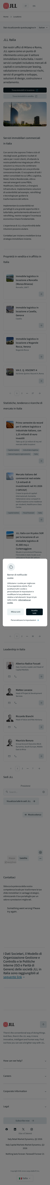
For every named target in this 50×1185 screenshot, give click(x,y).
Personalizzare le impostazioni (25, 620)
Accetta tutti (34, 612)
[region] (25, 592)
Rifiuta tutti (15, 612)
